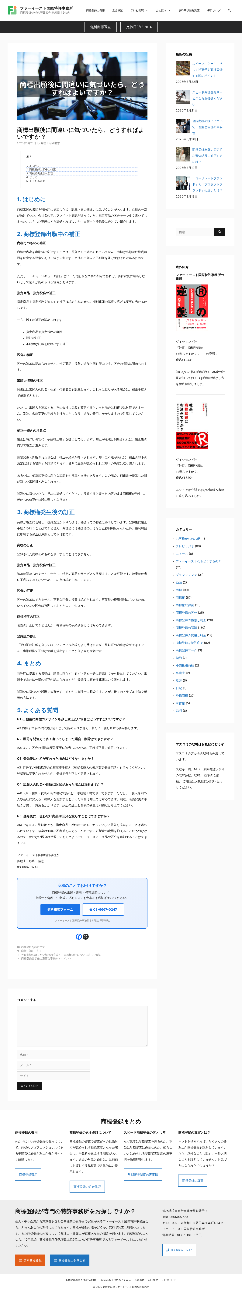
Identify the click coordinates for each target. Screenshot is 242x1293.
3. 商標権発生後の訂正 (39, 173)
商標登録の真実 (192, 1180)
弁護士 (180, 673)
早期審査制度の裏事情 (143, 1174)
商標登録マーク (186, 650)
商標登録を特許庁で (33, 947)
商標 (23, 950)
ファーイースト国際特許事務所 (46, 8)
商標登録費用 (28, 1174)
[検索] (219, 232)
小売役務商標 (185, 665)
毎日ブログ (213, 10)
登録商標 (182, 695)
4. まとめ (31, 177)
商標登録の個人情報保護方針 (82, 1279)
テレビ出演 (137, 10)
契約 (179, 658)
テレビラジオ (185, 546)
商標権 (180, 597)
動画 (179, 582)
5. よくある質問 (35, 180)
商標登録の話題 (186, 628)
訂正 (39, 950)
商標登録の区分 (186, 612)
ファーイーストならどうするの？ (198, 561)
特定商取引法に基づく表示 (116, 1279)
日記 (179, 688)
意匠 (179, 680)
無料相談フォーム (60, 909)
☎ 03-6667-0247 (103, 909)
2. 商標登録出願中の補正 (41, 169)
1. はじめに (32, 165)
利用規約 (153, 1279)
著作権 (180, 703)
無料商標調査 (100, 27)
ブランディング (186, 575)
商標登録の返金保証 (87, 1186)
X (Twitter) (169, 1279)
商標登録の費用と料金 (191, 635)
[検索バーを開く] (229, 10)
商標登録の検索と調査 (191, 620)
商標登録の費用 (95, 10)
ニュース (182, 554)
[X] (86, 937)
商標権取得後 (185, 605)
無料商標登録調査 (189, 10)
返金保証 (117, 10)
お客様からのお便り (189, 538)
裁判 (179, 711)
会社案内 (161, 10)
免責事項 (139, 1279)
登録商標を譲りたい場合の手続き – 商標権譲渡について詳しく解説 (61, 954)
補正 (31, 950)
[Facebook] (79, 937)
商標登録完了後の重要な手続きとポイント (46, 958)
